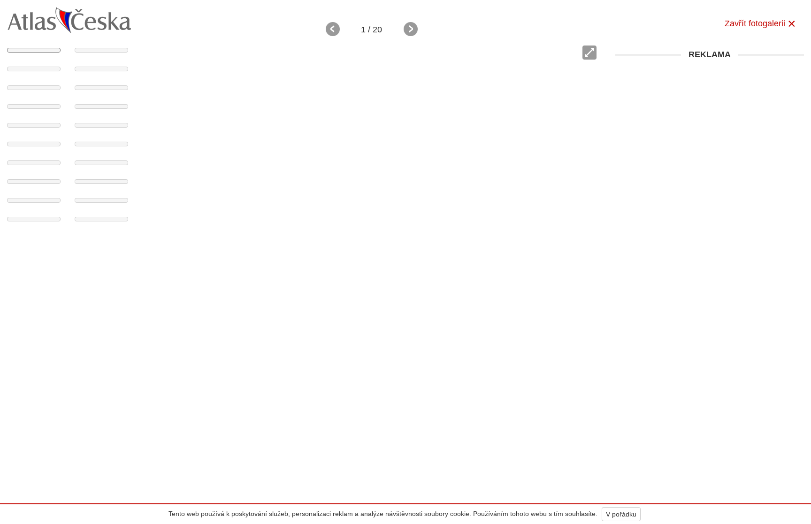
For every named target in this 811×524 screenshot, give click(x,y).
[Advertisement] (709, 130)
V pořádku (621, 514)
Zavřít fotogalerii (755, 23)
